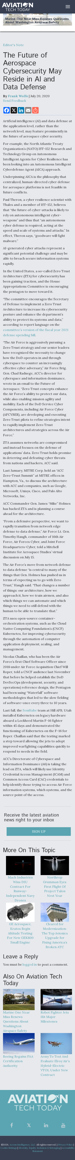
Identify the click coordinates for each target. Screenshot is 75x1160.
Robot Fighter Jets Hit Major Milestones (55, 1017)
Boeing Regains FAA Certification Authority (18, 1061)
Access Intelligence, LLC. (23, 1144)
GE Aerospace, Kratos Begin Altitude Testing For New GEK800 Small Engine (20, 933)
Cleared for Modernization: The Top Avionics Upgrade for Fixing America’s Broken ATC (55, 935)
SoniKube (30, 710)
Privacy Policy (65, 1144)
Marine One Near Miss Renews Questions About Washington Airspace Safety (37, 21)
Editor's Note (13, 45)
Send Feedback (14, 101)
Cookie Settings (8, 1148)
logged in (30, 964)
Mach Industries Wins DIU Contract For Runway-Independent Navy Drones (20, 888)
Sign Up (38, 831)
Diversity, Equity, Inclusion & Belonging (39, 1148)
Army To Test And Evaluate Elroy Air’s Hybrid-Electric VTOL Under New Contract (55, 1065)
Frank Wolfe (18, 96)
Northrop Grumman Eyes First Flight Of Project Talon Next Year (54, 886)
